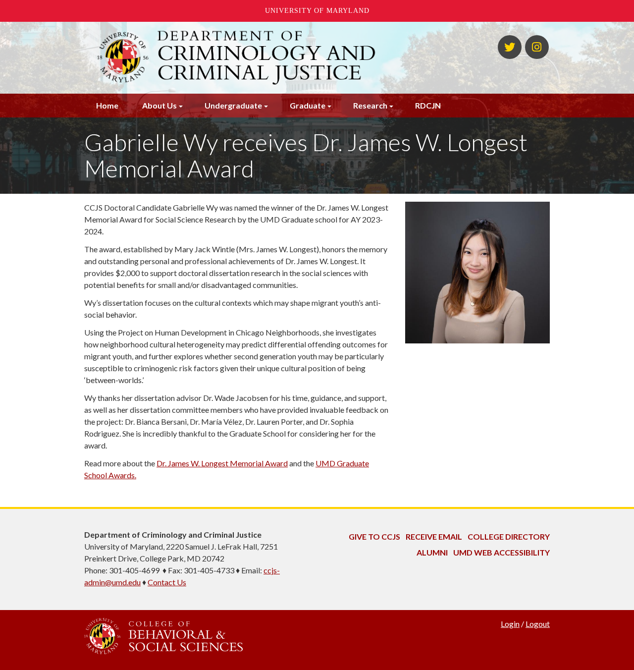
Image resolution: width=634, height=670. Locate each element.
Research (370, 105)
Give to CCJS (374, 536)
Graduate (307, 105)
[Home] (236, 58)
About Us (159, 105)
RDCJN (428, 105)
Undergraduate (233, 105)
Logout (538, 623)
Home (107, 105)
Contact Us (167, 582)
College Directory (509, 536)
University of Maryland (317, 10)
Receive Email (434, 536)
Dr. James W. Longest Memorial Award (222, 463)
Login (510, 623)
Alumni (432, 552)
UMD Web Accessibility (501, 552)
